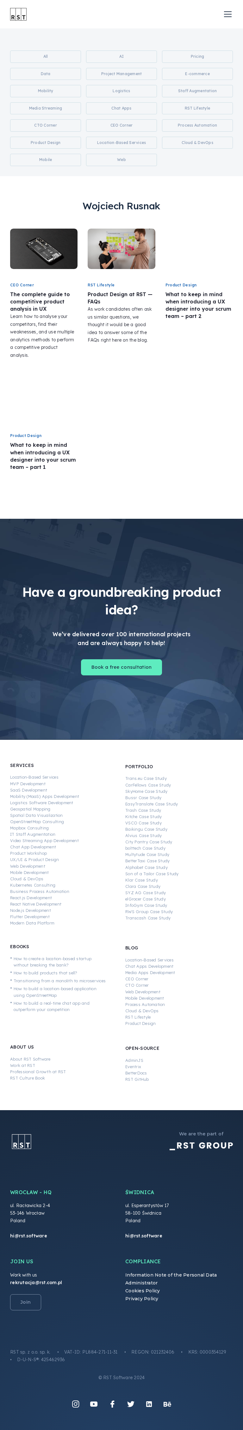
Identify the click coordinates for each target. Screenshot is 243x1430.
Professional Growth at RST (38, 1071)
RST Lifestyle (138, 1017)
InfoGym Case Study (146, 905)
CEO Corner (137, 978)
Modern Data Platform (32, 922)
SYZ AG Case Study (145, 892)
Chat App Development (33, 846)
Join (26, 1302)
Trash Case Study (143, 810)
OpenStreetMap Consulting (37, 821)
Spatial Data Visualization (36, 815)
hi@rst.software (28, 1236)
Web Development (27, 866)
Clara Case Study (142, 886)
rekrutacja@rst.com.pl (36, 1282)
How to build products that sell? (46, 972)
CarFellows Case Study (148, 784)
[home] (18, 14)
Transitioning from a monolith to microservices (60, 980)
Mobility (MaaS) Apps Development (44, 796)
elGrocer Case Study (145, 898)
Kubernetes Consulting (32, 885)
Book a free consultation (121, 667)
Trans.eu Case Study (146, 778)
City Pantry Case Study (148, 841)
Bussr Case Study (143, 797)
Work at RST (22, 1065)
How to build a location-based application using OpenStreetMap (55, 991)
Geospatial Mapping (30, 808)
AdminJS (134, 1060)
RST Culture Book (27, 1077)
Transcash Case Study (148, 917)
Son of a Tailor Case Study (152, 873)
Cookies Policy (142, 1291)
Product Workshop (28, 853)
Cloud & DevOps (27, 878)
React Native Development (35, 903)
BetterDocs (136, 1072)
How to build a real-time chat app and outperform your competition (52, 1006)
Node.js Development (30, 910)
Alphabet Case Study (146, 867)
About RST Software (30, 1059)
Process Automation (145, 1004)
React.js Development (31, 897)
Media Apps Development (150, 972)
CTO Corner (137, 985)
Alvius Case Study (143, 835)
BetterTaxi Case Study (147, 860)
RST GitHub (137, 1079)
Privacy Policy (142, 1298)
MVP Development (28, 783)
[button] (226, 14)
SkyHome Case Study (146, 791)
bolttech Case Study (145, 848)
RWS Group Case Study (149, 911)
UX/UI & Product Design (34, 859)
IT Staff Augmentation (32, 834)
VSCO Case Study (143, 822)
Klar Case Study (141, 880)
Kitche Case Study (143, 816)
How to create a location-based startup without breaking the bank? (53, 961)
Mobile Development (29, 872)
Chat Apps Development (149, 966)
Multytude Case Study (147, 854)
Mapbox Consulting (29, 827)
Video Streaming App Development (44, 840)
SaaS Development (28, 790)
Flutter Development (30, 916)
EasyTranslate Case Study (151, 803)
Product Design (140, 1023)
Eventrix (133, 1066)
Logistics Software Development (41, 802)
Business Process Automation (39, 891)
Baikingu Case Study (146, 829)
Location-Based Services (34, 777)
